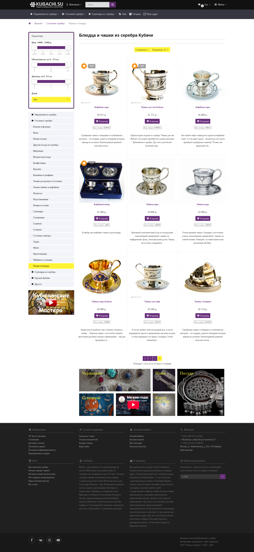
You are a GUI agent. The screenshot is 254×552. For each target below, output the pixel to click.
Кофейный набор (102, 204)
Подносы (37, 193)
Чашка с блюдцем (203, 301)
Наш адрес (152, 14)
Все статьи (33, 484)
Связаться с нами (86, 436)
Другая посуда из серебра (45, 145)
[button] (204, 5)
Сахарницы (38, 217)
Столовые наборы (42, 235)
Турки (36, 241)
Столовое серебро (74, 14)
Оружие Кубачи (42, 278)
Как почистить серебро (38, 467)
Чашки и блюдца (41, 266)
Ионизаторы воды (42, 157)
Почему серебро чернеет (39, 470)
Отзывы (136, 14)
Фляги (36, 247)
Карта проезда (186, 450)
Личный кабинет (137, 436)
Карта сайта (84, 446)
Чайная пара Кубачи (102, 301)
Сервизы (37, 223)
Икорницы (38, 151)
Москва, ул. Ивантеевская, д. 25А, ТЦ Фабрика (200, 446)
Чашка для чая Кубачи (152, 107)
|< (145, 358)
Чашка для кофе (152, 301)
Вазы (35, 132)
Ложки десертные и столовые (47, 181)
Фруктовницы (40, 253)
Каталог (39, 23)
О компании (34, 439)
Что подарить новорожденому (42, 477)
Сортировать (141, 50)
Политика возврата (37, 446)
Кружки (37, 169)
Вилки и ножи (40, 138)
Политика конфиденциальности (42, 450)
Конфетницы (39, 163)
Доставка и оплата (36, 443)
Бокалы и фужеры (41, 126)
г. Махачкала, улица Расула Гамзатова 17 (198, 439)
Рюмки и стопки (41, 205)
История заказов (137, 439)
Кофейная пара (102, 107)
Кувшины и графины (43, 175)
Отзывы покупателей (88, 439)
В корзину (103, 121)
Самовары (38, 211)
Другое (38, 284)
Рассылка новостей (138, 446)
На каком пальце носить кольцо (42, 474)
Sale (123, 14)
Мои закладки (136, 443)
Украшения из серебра (45, 14)
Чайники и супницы (42, 260)
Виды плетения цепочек (39, 481)
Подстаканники (40, 199)
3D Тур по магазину (37, 436)
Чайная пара (152, 204)
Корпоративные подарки (39, 453)
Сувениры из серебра (103, 14)
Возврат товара (85, 443)
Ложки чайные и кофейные (46, 187)
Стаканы (37, 229)
